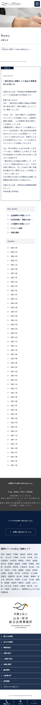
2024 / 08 (14, 307)
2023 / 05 (14, 367)
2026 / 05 (14, 252)
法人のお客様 (8, 642)
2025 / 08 (14, 269)
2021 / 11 (14, 440)
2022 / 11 (14, 388)
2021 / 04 (14, 465)
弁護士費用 (7, 664)
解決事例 (6, 670)
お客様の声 (7, 675)
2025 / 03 (14, 286)
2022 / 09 (14, 397)
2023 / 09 (14, 354)
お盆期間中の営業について (20, 215)
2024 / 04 (14, 324)
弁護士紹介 (7, 653)
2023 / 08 (14, 358)
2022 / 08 (14, 401)
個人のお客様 (8, 636)
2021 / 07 (14, 452)
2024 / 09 (14, 303)
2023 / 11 (14, 346)
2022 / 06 (14, 410)
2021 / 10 (14, 444)
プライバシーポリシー (11, 687)
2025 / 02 (14, 290)
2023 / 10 (14, 350)
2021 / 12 (14, 435)
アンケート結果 (16, 228)
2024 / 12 (14, 299)
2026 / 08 (14, 248)
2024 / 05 (14, 320)
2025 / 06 (14, 273)
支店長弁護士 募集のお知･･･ (22, 220)
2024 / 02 (14, 333)
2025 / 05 (14, 277)
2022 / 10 (14, 393)
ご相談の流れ (8, 659)
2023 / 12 (14, 341)
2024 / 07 (14, 312)
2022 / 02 (14, 427)
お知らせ (12, 48)
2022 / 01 (14, 431)
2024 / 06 (14, 316)
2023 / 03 (14, 376)
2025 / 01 (14, 294)
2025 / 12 (14, 265)
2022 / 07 (14, 405)
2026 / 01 (14, 260)
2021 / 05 (14, 461)
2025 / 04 (14, 282)
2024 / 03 (14, 329)
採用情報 (6, 681)
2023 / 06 (14, 363)
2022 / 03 (14, 422)
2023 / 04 (14, 371)
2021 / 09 (14, 448)
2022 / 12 (14, 384)
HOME (3, 48)
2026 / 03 (14, 256)
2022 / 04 (14, 418)
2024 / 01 (14, 337)
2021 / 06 (14, 457)
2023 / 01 (14, 380)
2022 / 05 (14, 414)
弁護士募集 (15, 232)
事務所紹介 (7, 647)
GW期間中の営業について (20, 224)
